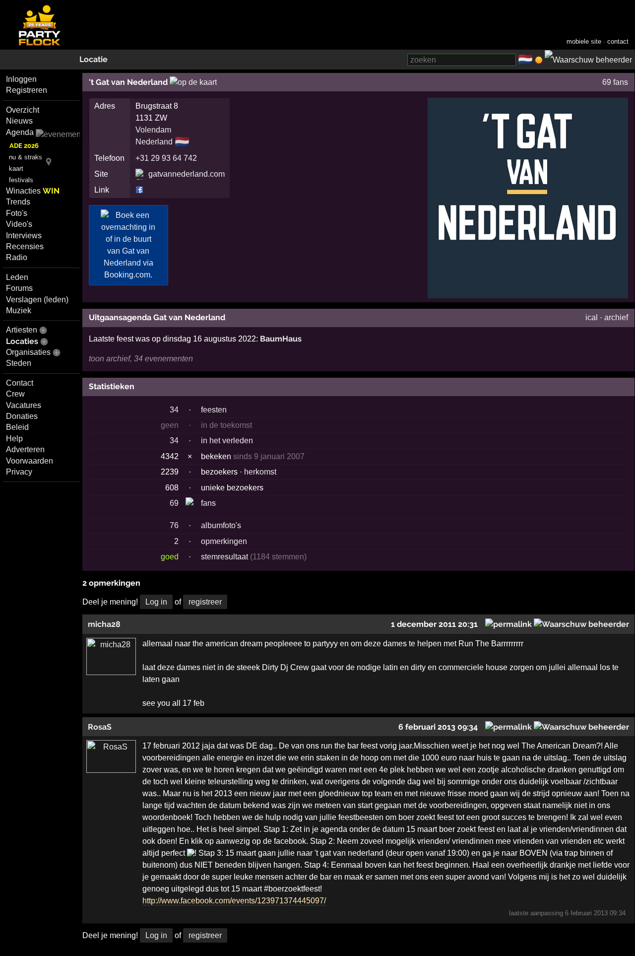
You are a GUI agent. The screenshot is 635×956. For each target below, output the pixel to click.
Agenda (20, 132)
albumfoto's (221, 525)
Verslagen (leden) (37, 299)
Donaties (22, 416)
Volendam (153, 130)
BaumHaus (281, 338)
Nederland (154, 141)
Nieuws (19, 121)
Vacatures (23, 405)
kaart (16, 168)
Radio (16, 257)
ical (591, 317)
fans (208, 503)
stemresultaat (224, 556)
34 (174, 410)
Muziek (18, 310)
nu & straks (25, 157)
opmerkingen (224, 541)
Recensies (25, 246)
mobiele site (584, 41)
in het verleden (227, 440)
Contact (19, 383)
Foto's (16, 213)
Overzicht (22, 110)
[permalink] (508, 624)
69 (174, 503)
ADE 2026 (24, 145)
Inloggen (21, 79)
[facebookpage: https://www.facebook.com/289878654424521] (139, 190)
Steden (18, 363)
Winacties (33, 191)
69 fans (615, 82)
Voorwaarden (29, 461)
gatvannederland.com (186, 174)
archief (616, 317)
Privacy (19, 472)
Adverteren (25, 449)
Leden (17, 277)
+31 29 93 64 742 (166, 158)
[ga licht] (539, 60)
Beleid (17, 427)
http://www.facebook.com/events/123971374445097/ (234, 900)
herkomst (260, 472)
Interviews (24, 235)
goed (170, 556)
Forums (19, 288)
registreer (205, 602)
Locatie (93, 59)
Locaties (22, 341)
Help (14, 438)
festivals (21, 180)
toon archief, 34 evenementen (141, 358)
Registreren (26, 90)
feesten (214, 410)
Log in (156, 602)
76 (174, 525)
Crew (15, 394)
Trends (18, 202)
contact (618, 41)
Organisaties (28, 352)
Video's (19, 224)
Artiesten (21, 330)
